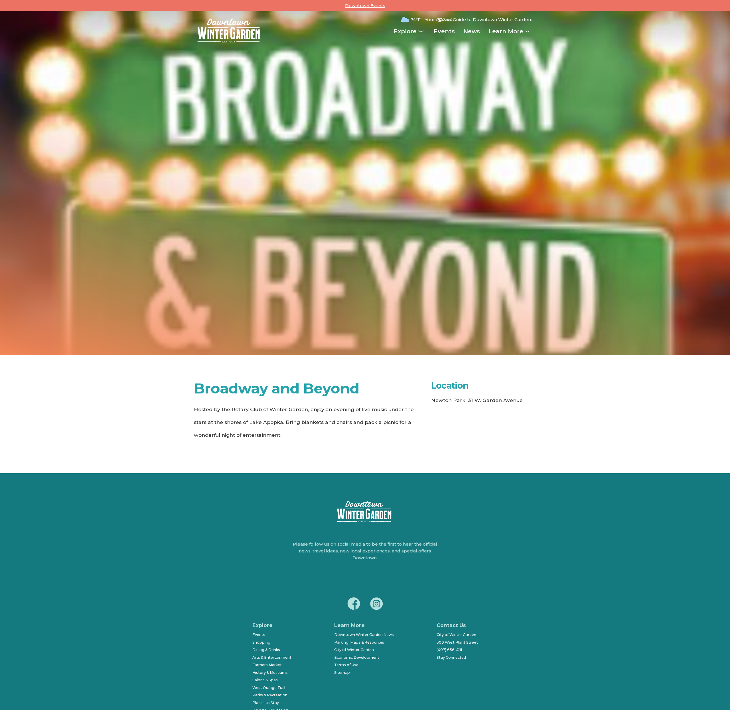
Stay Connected (451, 657)
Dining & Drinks (266, 650)
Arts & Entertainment (271, 657)
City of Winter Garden (354, 650)
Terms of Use (346, 665)
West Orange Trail (268, 687)
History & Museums (270, 672)
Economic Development (356, 657)
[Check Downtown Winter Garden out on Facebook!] (353, 604)
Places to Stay (265, 703)
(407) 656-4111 (449, 650)
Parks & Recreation (269, 695)
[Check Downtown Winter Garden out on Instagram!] (376, 604)
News (471, 31)
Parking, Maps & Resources (359, 642)
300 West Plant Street (457, 642)
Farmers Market (267, 665)
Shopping (261, 642)
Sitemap (342, 672)
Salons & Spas (265, 680)
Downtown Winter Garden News (364, 635)
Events (444, 31)
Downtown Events (365, 5)
